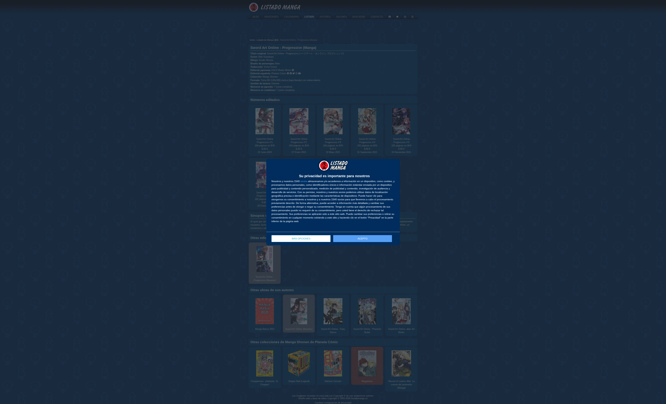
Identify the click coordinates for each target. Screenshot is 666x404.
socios (303, 181)
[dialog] (333, 202)
